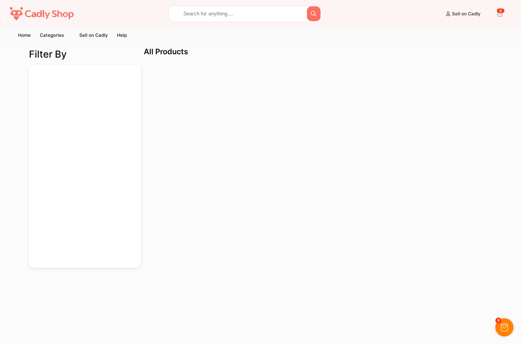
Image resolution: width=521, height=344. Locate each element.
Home (24, 35)
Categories (52, 35)
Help (122, 35)
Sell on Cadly (93, 35)
